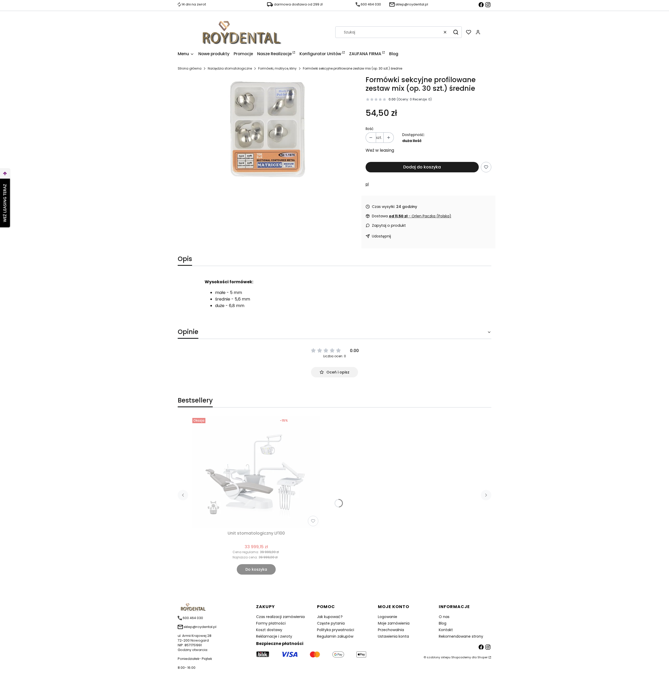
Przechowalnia (391, 629)
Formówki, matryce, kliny (277, 68)
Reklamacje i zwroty (274, 636)
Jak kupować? (330, 616)
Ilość (370, 128)
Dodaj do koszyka (422, 167)
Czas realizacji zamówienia (280, 616)
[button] (455, 32)
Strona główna (189, 68)
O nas (444, 616)
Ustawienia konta (393, 636)
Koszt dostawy (269, 629)
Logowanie (387, 616)
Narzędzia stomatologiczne (230, 68)
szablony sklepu (439, 657)
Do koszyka (256, 569)
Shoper (482, 657)
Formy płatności (271, 623)
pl (367, 184)
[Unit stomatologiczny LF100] (256, 472)
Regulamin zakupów (335, 636)
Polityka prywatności (335, 629)
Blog (442, 623)
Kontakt (446, 629)
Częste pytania (331, 623)
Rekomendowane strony (461, 636)
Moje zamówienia (394, 623)
